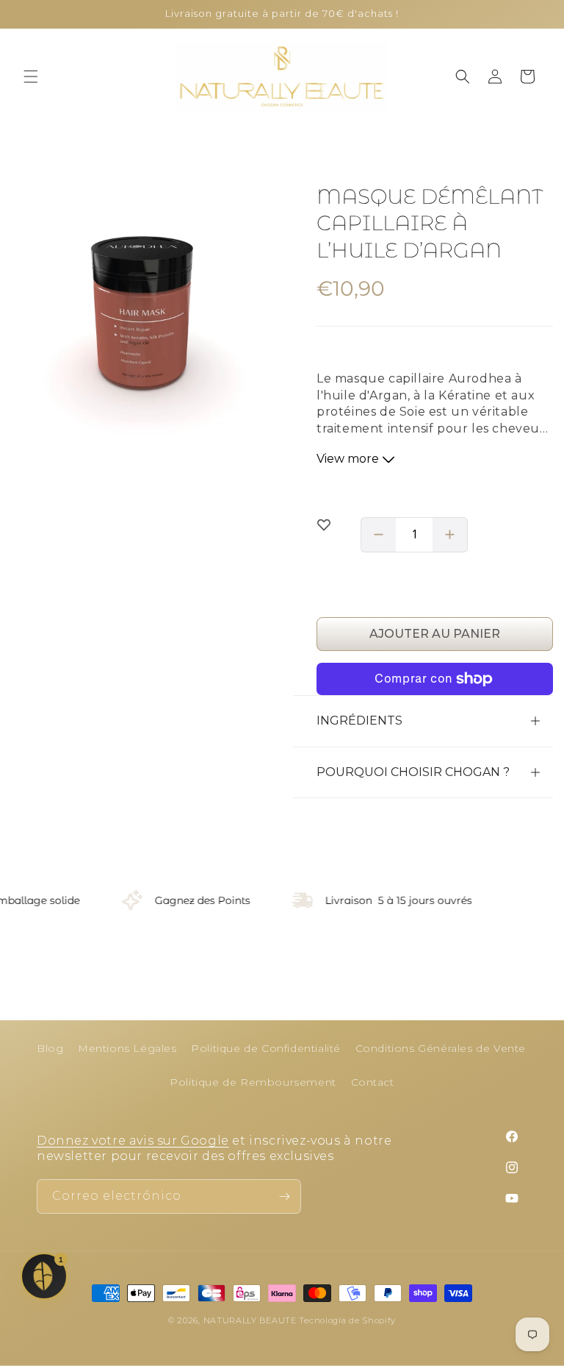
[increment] (450, 534)
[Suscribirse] (284, 1196)
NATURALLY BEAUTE (250, 1320)
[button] (31, 76)
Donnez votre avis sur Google (133, 1141)
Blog (50, 1048)
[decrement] (378, 534)
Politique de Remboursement (253, 1082)
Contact (372, 1082)
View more (349, 459)
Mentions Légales (127, 1048)
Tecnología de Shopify (347, 1320)
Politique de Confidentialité (266, 1048)
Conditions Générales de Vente (440, 1048)
